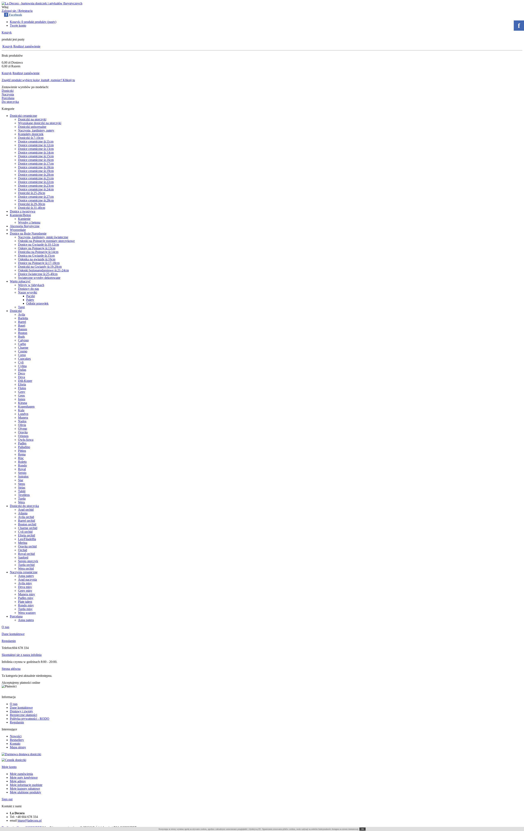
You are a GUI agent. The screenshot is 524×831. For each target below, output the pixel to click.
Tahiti (21, 491)
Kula (21, 410)
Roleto (22, 461)
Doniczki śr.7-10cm (30, 137)
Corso (22, 355)
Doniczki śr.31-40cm (31, 207)
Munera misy (26, 594)
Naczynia (8, 94)
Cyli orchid (25, 531)
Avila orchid (26, 517)
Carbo (22, 344)
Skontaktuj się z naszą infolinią (22, 655)
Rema (22, 454)
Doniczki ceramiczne (23, 115)
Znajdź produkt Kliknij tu (38, 80)
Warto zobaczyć (20, 281)
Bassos (22, 329)
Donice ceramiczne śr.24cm (36, 189)
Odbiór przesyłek (37, 303)
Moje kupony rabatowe (25, 788)
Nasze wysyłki (27, 292)
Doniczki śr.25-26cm (31, 193)
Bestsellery (17, 740)
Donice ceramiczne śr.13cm (36, 149)
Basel (21, 325)
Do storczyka (10, 101)
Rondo (22, 465)
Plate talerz (25, 601)
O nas (5, 627)
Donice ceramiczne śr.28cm (36, 200)
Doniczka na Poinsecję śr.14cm (38, 252)
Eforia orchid (26, 535)
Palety (30, 299)
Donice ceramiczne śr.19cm (36, 171)
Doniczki (8, 90)
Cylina (22, 366)
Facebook (14, 14)
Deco (21, 373)
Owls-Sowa (25, 439)
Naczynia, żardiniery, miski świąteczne (43, 237)
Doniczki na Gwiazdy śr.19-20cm (40, 266)
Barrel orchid (26, 520)
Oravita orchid (27, 546)
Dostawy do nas (28, 288)
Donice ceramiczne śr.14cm (36, 152)
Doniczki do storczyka (24, 506)
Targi (21, 307)
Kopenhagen (26, 406)
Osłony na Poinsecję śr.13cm (36, 248)
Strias (21, 487)
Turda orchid (26, 565)
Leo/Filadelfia (27, 539)
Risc (21, 458)
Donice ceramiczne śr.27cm (36, 196)
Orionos (23, 436)
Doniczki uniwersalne (32, 126)
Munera (23, 417)
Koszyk (7, 32)
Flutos (22, 388)
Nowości (15, 736)
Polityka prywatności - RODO (29, 718)
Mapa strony (18, 747)
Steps (21, 484)
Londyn (23, 414)
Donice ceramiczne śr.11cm (35, 141)
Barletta (23, 318)
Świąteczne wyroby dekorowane (39, 277)
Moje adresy (18, 781)
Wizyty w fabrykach (31, 285)
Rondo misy (26, 605)
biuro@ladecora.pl (30, 820)
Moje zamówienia (21, 774)
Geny (21, 392)
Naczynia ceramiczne (23, 572)
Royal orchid (26, 553)
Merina (22, 542)
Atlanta (22, 513)
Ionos (21, 399)
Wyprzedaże (18, 230)
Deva (21, 377)
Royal (22, 469)
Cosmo (22, 351)
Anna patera (26, 620)
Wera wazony (27, 612)
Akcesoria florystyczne (25, 226)
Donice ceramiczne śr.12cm (36, 145)
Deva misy (25, 587)
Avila (21, 314)
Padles (22, 443)
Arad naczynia (27, 579)
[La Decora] (42, 3)
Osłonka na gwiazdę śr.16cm (36, 259)
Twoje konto (18, 25)
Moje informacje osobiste (26, 785)
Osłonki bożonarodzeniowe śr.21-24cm (43, 270)
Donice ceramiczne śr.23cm (36, 185)
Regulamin (9, 641)
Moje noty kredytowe (24, 777)
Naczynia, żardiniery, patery (36, 130)
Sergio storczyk (28, 561)
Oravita (23, 432)
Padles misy (25, 598)
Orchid (22, 550)
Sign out (7, 799)
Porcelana (8, 98)
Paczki (30, 296)
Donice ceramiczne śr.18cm (36, 167)
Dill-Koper (25, 380)
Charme (23, 347)
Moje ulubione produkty (25, 792)
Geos (21, 395)
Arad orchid (26, 509)
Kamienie (24, 218)
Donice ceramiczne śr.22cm (36, 182)
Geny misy (25, 590)
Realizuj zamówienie (26, 46)
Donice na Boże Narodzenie (28, 233)
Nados (22, 421)
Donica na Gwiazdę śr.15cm (36, 255)
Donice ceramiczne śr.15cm (36, 156)
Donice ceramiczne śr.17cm (36, 163)
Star (20, 480)
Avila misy (25, 583)
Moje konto (9, 767)
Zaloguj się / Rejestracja (17, 10)
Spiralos (23, 476)
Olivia (22, 425)
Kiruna (22, 403)
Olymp (22, 428)
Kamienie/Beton (20, 215)
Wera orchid (26, 568)
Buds (21, 336)
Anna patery (26, 576)
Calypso (23, 340)
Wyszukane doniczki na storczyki (39, 123)
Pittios (22, 450)
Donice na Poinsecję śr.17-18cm (39, 263)
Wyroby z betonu (29, 222)
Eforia (22, 384)
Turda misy (25, 609)
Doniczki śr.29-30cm (31, 204)
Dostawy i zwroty (21, 711)
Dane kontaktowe (13, 634)
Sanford (23, 557)
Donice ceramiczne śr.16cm (36, 160)
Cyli (21, 362)
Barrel (22, 322)
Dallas (22, 369)
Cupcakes (24, 358)
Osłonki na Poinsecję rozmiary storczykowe (46, 241)
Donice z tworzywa (22, 211)
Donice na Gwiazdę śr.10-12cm (38, 244)
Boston (22, 333)
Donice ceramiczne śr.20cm (36, 174)
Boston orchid (27, 524)
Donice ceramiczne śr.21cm (36, 178)
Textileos (24, 495)
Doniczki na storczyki (32, 119)
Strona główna (11, 668)
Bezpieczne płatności (23, 715)
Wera (21, 502)
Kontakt (15, 743)
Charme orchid (27, 528)
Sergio (22, 473)
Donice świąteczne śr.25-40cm (38, 274)
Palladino (24, 447)
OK (362, 829)
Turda (22, 498)
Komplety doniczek (30, 134)
